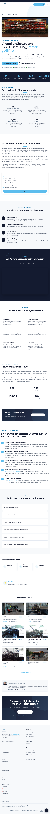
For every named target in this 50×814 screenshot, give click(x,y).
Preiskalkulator (29, 743)
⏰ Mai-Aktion (4, 791)
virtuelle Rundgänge (15, 734)
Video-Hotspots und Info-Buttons (12, 471)
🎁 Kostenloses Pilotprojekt (32, 1)
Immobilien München (5, 801)
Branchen (9, 14)
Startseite (3, 14)
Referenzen (4, 775)
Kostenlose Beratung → (25, 712)
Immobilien (4, 750)
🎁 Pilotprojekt (4, 788)
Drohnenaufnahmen (30, 739)
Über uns (3, 768)
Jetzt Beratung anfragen (38, 414)
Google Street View (30, 736)
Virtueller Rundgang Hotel (10, 806)
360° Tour (16, 805)
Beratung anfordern (25, 191)
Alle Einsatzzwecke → (30, 759)
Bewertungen (29, 810)
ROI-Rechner (4, 786)
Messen (3, 759)
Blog (2, 777)
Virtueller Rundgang (5, 805)
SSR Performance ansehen (27, 63)
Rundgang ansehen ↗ (13, 621)
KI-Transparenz (5, 772)
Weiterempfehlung (5, 770)
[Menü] (47, 4)
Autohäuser (4, 754)
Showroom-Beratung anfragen (9, 63)
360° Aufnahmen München (20, 806)
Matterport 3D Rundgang (23, 805)
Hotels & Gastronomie (6, 752)
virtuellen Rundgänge (21, 715)
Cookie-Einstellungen (42, 811)
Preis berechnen (36, 715)
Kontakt (3, 779)
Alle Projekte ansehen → (25, 672)
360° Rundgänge (29, 732)
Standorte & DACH (5, 784)
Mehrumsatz (28, 757)
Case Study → (5, 621)
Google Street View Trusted (33, 805)
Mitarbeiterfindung (30, 750)
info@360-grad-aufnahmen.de (8, 741)
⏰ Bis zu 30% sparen (18, 1)
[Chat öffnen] (46, 810)
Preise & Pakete (5, 793)
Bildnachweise (35, 810)
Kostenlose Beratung (39, 4)
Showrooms (4, 757)
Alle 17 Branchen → (5, 761)
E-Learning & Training (30, 752)
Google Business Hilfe (12, 480)
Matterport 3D (29, 734)
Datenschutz (24, 810)
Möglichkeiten (29, 741)
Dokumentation (29, 754)
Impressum (12, 810)
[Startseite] (5, 4)
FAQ (2, 782)
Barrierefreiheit (17, 810)
